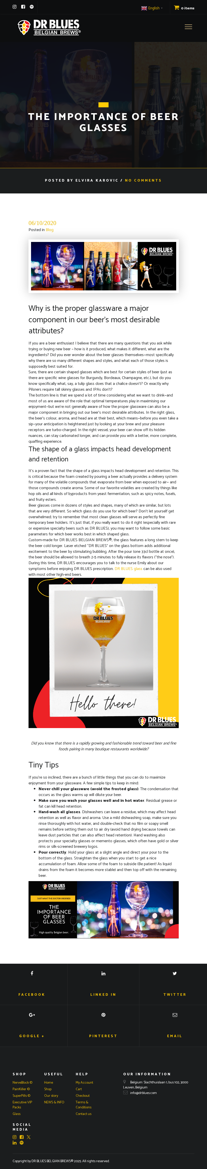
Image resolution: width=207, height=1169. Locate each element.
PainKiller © (21, 1089)
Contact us (83, 1114)
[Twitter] (29, 1138)
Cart (79, 1089)
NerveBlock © (22, 1083)
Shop (47, 1089)
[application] (104, 909)
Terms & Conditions (83, 1105)
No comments (143, 181)
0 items (187, 8)
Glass (16, 1114)
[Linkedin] (16, 1142)
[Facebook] (23, 7)
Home (48, 1083)
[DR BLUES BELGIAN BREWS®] (49, 27)
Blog (50, 230)
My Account (84, 1083)
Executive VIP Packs (22, 1105)
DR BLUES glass (128, 568)
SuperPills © (21, 1096)
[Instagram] (14, 7)
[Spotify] (32, 7)
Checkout (83, 1096)
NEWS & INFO (54, 1102)
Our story (51, 1096)
